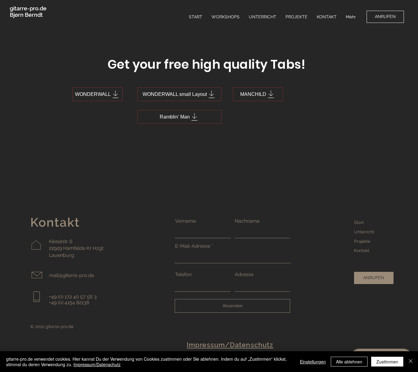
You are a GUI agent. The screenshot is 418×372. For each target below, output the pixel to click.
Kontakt (361, 250)
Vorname (185, 221)
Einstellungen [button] (313, 362)
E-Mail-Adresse (192, 246)
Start (359, 222)
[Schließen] (410, 361)
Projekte (362, 241)
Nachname (247, 221)
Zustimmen (387, 362)
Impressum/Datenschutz (97, 364)
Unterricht (364, 231)
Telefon (183, 274)
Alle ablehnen (349, 362)
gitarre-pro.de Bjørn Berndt (28, 11)
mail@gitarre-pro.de (71, 275)
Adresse (244, 274)
